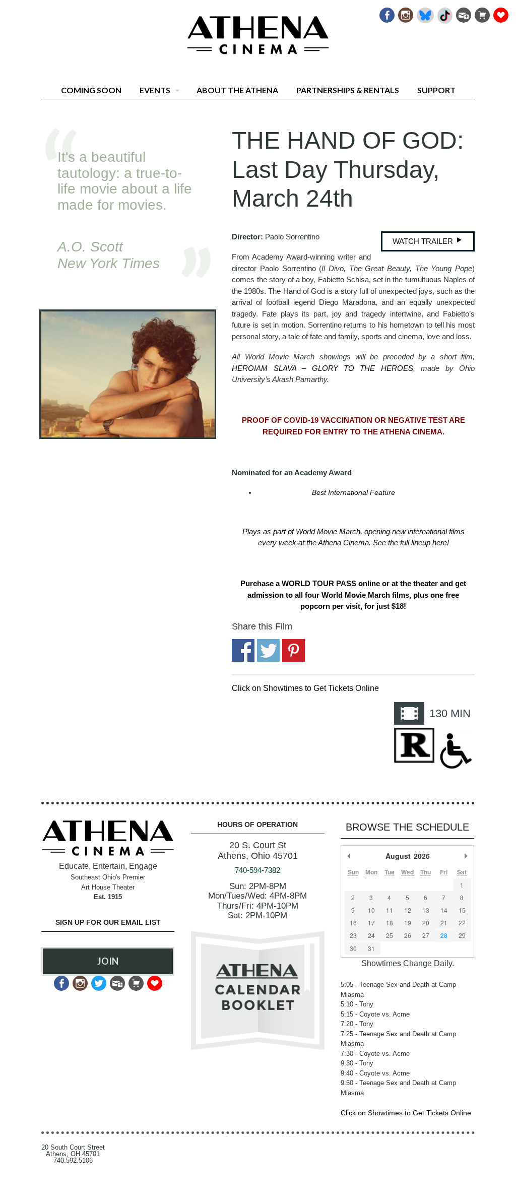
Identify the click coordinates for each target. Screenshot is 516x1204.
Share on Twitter (268, 650)
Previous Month (349, 855)
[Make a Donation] (500, 12)
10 (371, 910)
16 (353, 922)
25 (389, 935)
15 (462, 910)
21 (443, 922)
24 (371, 935)
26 (407, 935)
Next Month (466, 855)
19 (407, 922)
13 (425, 910)
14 (443, 910)
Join (107, 961)
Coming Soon (91, 90)
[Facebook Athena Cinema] (386, 12)
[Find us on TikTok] (444, 12)
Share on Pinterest (293, 650)
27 (425, 935)
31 (371, 948)
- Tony (357, 1004)
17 (371, 922)
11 (389, 910)
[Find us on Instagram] (405, 12)
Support (436, 90)
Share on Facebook (243, 650)
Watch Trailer (424, 241)
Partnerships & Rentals (347, 90)
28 (443, 935)
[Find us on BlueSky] (424, 12)
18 (389, 922)
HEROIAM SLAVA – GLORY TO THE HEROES (322, 368)
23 (353, 935)
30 (353, 948)
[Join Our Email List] (463, 12)
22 (462, 922)
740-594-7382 (257, 870)
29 (462, 935)
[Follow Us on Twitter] (98, 980)
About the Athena (237, 90)
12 (407, 910)
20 (425, 922)
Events (155, 90)
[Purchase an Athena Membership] (481, 12)
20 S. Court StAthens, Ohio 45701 (258, 850)
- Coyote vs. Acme (375, 1014)
